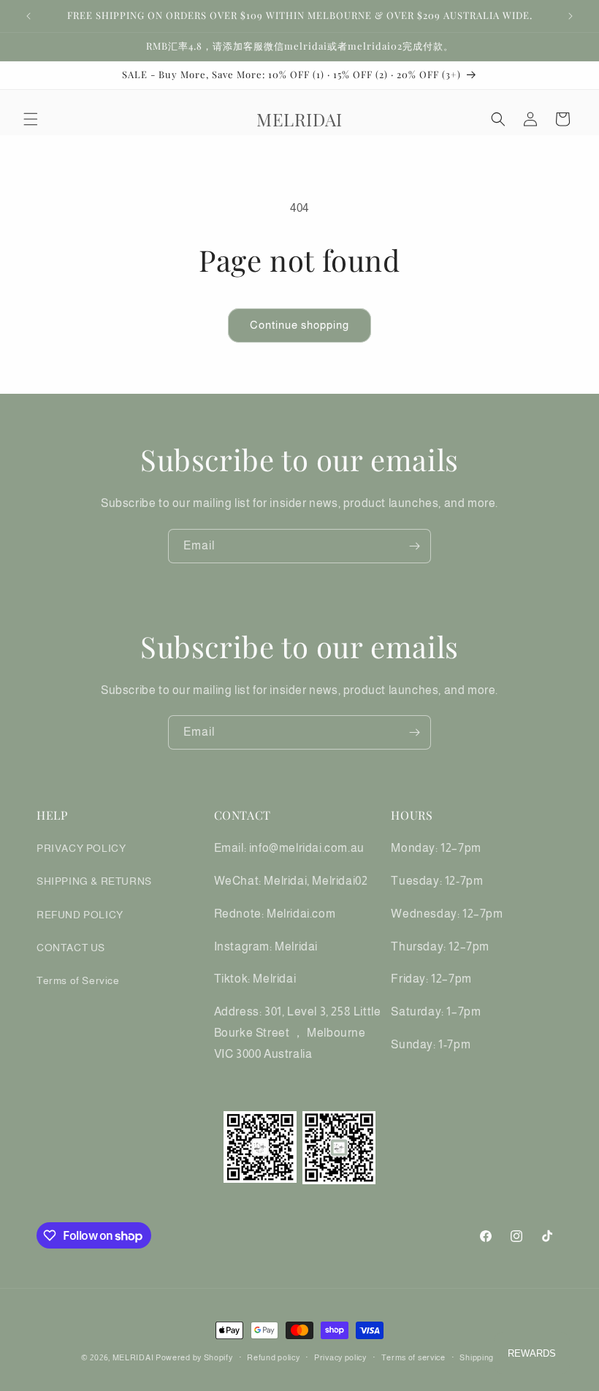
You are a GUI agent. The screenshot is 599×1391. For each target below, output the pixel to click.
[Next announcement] (570, 16)
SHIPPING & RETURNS (94, 881)
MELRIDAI (134, 1357)
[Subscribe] (414, 546)
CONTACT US (71, 947)
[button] (31, 119)
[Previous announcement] (28, 16)
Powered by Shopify (194, 1357)
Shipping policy (488, 1357)
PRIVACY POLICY (81, 848)
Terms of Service (78, 980)
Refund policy (273, 1357)
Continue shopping (299, 325)
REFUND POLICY (80, 915)
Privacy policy (340, 1357)
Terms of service (413, 1357)
